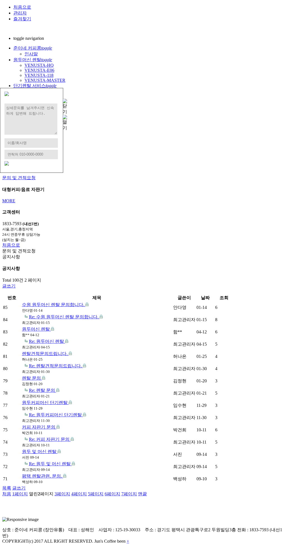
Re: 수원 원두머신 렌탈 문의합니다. (64, 316)
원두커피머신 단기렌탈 (45, 402)
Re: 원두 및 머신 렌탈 (50, 463)
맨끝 (142, 493)
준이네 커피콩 (32, 48)
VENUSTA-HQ (39, 65)
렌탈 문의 (32, 378)
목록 (6, 488)
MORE (8, 200)
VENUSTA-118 (38, 75)
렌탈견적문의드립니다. (45, 353)
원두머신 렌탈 (32, 59)
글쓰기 (9, 286)
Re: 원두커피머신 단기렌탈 (56, 414)
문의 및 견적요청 (19, 177)
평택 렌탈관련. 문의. (42, 476)
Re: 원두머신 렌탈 (47, 341)
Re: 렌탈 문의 (42, 390)
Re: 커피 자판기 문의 (50, 439)
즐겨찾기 (22, 18)
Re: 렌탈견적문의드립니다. (56, 365)
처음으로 (22, 7)
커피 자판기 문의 (39, 427)
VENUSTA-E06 (39, 70)
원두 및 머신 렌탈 (40, 451)
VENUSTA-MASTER (44, 80)
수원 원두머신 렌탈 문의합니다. (53, 304)
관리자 (20, 13)
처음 (6, 493)
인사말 (31, 53)
